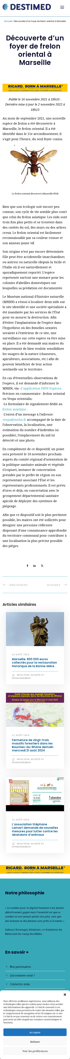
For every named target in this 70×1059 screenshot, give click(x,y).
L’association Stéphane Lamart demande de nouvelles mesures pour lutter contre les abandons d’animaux (35, 829)
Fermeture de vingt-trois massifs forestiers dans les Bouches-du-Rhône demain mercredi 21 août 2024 (32, 745)
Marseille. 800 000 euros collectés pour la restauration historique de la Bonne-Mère (34, 662)
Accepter (35, 1032)
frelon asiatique (15, 409)
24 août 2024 (20, 654)
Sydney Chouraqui (16, 929)
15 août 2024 (20, 819)
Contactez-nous (20, 984)
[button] (65, 994)
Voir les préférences (35, 1051)
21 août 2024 (20, 735)
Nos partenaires (20, 967)
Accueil (8, 21)
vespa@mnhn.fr (14, 420)
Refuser (35, 1041)
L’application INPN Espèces (41, 388)
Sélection (23, 675)
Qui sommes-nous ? (22, 975)
